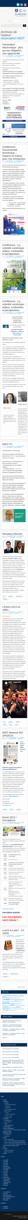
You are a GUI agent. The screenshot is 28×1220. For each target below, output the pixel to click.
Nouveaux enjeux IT (9, 1115)
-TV (14, 456)
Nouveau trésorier (12, 533)
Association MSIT (13, 38)
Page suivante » (22, 987)
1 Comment (18, 537)
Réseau (8, 936)
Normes (10, 1007)
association (14, 996)
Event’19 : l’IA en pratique (9, 1139)
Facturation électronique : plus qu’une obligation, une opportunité (12, 49)
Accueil (5, 1099)
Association (12, 537)
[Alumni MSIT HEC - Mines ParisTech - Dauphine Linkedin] (21, 4)
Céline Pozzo (11, 964)
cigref (17, 721)
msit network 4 (18, 1005)
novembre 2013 (6, 1179)
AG (4, 721)
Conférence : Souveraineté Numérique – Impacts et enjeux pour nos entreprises (13, 153)
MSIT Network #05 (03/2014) (10, 1109)
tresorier (5, 598)
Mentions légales (7, 1126)
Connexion (5, 1206)
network (18, 809)
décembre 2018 (6, 1168)
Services (5, 1148)
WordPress (5, 1208)
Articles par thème (7, 1110)
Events (5, 1137)
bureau (22, 996)
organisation (19, 596)
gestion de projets (5, 1001)
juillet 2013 (5, 1183)
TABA (3, 1070)
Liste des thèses (7, 1134)
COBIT (18, 997)
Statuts (5, 1123)
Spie (16, 724)
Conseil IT (7, 999)
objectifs (18, 1007)
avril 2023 (5, 1161)
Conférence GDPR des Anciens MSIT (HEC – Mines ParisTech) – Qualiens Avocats (13, 1061)
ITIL (21, 1001)
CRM (13, 999)
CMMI (15, 997)
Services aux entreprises (9, 1150)
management (4, 1005)
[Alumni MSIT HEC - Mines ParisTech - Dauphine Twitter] (18, 4)
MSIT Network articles (8, 1196)
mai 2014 (5, 1174)
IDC (10, 724)
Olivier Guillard (6, 1067)
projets (11, 1008)
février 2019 (6, 1166)
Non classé (9, 56)
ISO (18, 1001)
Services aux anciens (8, 1151)
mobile (9, 1005)
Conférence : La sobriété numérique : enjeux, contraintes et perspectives (13, 249)
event (4, 724)
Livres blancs (6, 1136)
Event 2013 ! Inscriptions (9, 819)
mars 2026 (5, 1160)
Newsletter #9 (7, 1107)
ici (9, 103)
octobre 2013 (6, 1180)
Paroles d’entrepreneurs (8, 1128)
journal (4, 809)
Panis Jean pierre (6, 1048)
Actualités (16, 1048)
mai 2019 (5, 1164)
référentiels (19, 1008)
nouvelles (13, 1007)
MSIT (11, 456)
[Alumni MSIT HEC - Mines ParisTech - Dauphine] (14, 12)
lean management (12, 1003)
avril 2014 (5, 1175)
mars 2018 (5, 1169)
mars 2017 (5, 1171)
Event (11, 613)
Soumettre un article (8, 1117)
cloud (13, 997)
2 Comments (16, 823)
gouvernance (11, 1001)
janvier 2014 (6, 1177)
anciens (10, 721)
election (10, 596)
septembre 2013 (7, 1182)
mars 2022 (5, 1163)
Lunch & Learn (14, 973)
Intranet (5, 1153)
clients (10, 997)
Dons (4, 1147)
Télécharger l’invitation (8, 909)
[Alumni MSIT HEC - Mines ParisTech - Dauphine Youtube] (25, 4)
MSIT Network (13, 738)
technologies (11, 1010)
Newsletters (6, 1103)
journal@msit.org (16, 792)
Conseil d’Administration (8, 1125)
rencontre (5, 976)
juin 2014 (5, 1172)
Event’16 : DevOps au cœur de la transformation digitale (13, 1084)
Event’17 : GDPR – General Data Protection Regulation (14, 1079)
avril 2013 (5, 1185)
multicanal (23, 1005)
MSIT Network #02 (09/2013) (12, 734)
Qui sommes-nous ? (18, 1067)
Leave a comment (17, 56)
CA (4, 596)
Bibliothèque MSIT (7, 1133)
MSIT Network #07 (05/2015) (10, 1104)
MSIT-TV (7, 444)
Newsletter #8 (7, 1106)
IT (19, 1001)
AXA (18, 995)
